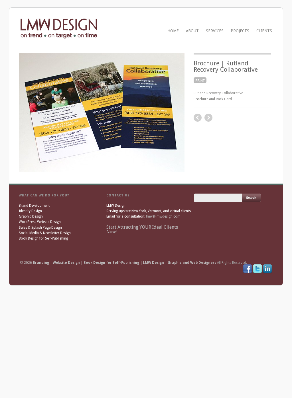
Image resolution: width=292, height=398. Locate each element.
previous (208, 118)
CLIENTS (264, 31)
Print (200, 80)
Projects (240, 31)
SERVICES (215, 31)
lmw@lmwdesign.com (163, 216)
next (198, 118)
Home (173, 31)
